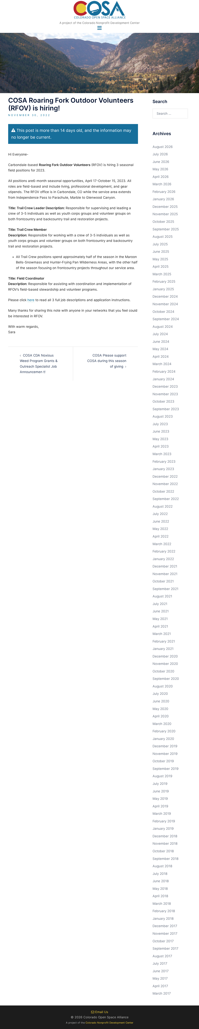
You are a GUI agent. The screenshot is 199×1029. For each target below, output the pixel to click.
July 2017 (160, 963)
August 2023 (163, 416)
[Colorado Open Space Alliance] (100, 11)
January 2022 (163, 559)
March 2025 (162, 274)
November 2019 (165, 754)
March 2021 (162, 634)
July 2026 (160, 154)
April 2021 (160, 626)
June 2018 (161, 881)
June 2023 (161, 431)
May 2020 (160, 709)
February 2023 (164, 461)
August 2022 (163, 506)
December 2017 (165, 926)
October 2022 (163, 491)
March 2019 (162, 814)
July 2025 (160, 244)
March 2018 (162, 904)
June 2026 (161, 162)
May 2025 (160, 259)
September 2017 (165, 948)
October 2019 (163, 761)
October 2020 (163, 671)
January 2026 (163, 199)
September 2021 (165, 589)
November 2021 (165, 574)
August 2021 (162, 596)
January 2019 (163, 829)
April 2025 (160, 266)
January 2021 (163, 649)
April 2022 (160, 536)
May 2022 (160, 529)
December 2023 (165, 386)
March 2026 (162, 184)
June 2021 (161, 611)
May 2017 (160, 978)
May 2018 (160, 889)
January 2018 (163, 919)
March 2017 (162, 993)
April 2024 (161, 356)
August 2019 (162, 776)
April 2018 (160, 896)
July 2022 (160, 514)
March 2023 (162, 454)
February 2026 (164, 192)
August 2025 (163, 237)
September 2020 (166, 679)
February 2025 (164, 281)
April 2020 (161, 716)
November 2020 (165, 664)
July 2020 (160, 694)
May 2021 (160, 619)
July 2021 (160, 604)
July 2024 (160, 334)
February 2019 (164, 821)
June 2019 (161, 791)
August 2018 (162, 866)
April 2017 (160, 986)
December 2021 (165, 566)
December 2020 (165, 656)
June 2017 (161, 971)
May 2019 (160, 799)
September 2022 (166, 499)
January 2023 (163, 469)
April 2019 (160, 806)
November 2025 (165, 214)
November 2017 (165, 933)
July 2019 (160, 784)
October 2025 (163, 222)
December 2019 (165, 746)
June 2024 (161, 342)
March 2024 (162, 364)
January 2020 (163, 739)
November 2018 (165, 843)
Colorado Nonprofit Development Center (109, 1022)
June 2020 (161, 701)
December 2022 (165, 476)
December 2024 (165, 296)
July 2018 (160, 874)
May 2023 (160, 439)
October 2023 (163, 401)
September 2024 (166, 319)
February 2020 (164, 731)
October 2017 (163, 941)
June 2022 (161, 521)
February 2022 (164, 551)
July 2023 (160, 424)
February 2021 (164, 641)
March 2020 (162, 724)
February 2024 (164, 371)
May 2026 (160, 169)
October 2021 (163, 581)
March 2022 (162, 544)
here (30, 300)
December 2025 (165, 207)
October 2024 (163, 312)
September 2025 (166, 229)
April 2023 (161, 446)
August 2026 (163, 147)
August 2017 (162, 956)
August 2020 (163, 686)
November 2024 (165, 304)
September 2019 (166, 769)
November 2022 (165, 484)
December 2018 (165, 836)
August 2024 (163, 327)
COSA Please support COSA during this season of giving (106, 360)
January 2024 (163, 379)
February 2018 (164, 911)
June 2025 (161, 252)
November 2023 (165, 394)
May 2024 (160, 349)
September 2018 (165, 859)
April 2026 (161, 177)
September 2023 (166, 409)
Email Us (101, 1012)
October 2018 (163, 851)
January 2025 (163, 289)
